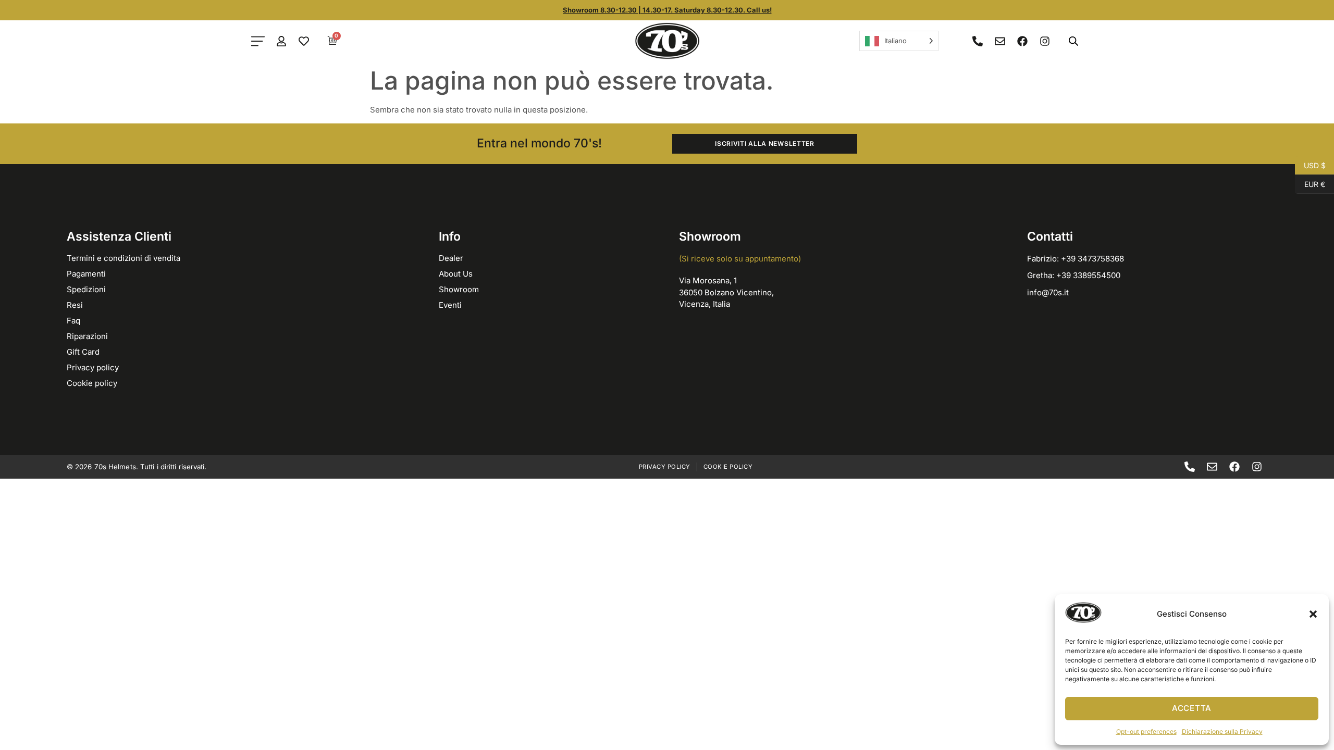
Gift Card (83, 352)
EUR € (1310, 183)
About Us (456, 274)
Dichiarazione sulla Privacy (1222, 731)
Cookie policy (92, 383)
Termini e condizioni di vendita (123, 258)
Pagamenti (86, 274)
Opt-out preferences (1146, 731)
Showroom (459, 289)
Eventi (450, 305)
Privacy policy (93, 367)
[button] (1313, 614)
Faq (73, 321)
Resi (75, 305)
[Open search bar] (1073, 40)
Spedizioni (86, 289)
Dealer (451, 258)
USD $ (1310, 164)
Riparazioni (87, 336)
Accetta (1192, 708)
